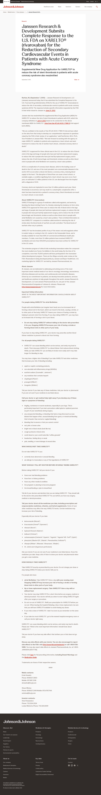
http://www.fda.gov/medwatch (53, 645)
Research (24, 21)
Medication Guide (31, 657)
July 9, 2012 (41, 121)
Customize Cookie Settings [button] (43, 771)
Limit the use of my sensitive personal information (13, 785)
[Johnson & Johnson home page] (13, 7)
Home (4, 12)
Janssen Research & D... (34, 12)
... (26, 12)
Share (75, 79)
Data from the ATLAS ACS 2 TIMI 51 (57, 123)
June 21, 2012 (50, 110)
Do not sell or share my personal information (12, 784)
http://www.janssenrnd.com (31, 287)
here (31, 655)
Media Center (11, 12)
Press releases (20, 12)
